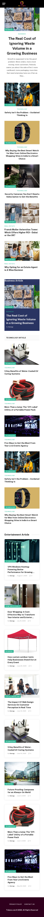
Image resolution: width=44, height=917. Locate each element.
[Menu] (3, 3)
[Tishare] (22, 4)
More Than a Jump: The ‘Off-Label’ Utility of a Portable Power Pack (21, 835)
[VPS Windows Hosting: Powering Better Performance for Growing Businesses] (22, 550)
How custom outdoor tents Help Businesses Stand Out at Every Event (22, 660)
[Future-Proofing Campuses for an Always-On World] (22, 773)
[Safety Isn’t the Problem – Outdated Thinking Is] (22, 94)
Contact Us (29, 904)
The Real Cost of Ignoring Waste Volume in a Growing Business (21, 319)
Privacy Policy (15, 904)
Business (9, 29)
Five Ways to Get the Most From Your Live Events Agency (20, 880)
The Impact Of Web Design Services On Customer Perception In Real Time (21, 705)
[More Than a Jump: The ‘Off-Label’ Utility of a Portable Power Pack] (22, 390)
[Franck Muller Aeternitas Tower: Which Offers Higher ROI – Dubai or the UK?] (22, 213)
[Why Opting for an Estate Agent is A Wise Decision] (22, 251)
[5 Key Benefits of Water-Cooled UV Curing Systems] (22, 354)
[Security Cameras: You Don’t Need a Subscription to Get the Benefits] (22, 176)
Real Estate (10, 222)
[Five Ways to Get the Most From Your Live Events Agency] (22, 426)
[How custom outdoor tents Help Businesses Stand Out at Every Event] (22, 641)
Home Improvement (13, 606)
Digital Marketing (13, 696)
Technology (10, 105)
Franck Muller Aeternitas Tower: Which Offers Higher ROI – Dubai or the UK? (21, 232)
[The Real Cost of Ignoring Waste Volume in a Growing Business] (22, 19)
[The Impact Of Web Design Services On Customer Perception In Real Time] (22, 686)
